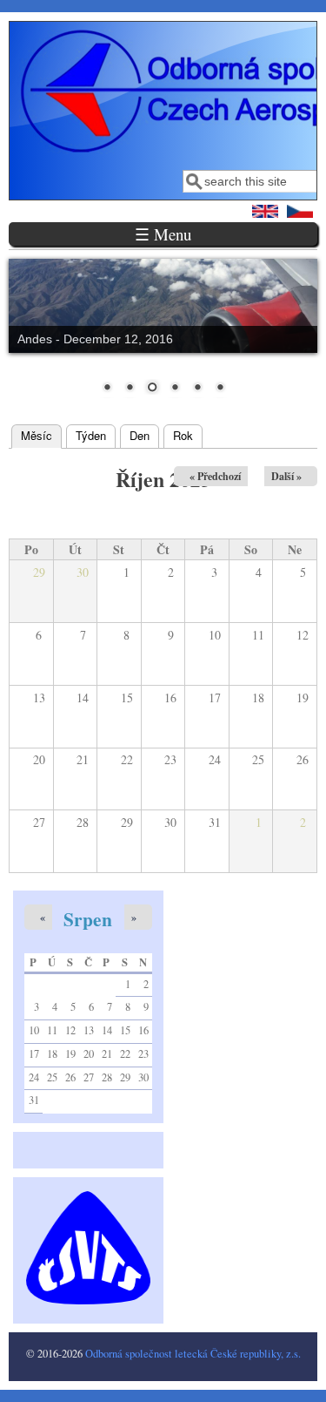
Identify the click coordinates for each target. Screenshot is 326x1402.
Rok (183, 435)
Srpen (87, 918)
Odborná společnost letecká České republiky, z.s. (193, 1353)
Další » (286, 476)
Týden (91, 435)
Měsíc (41, 435)
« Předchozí (215, 476)
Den (140, 435)
